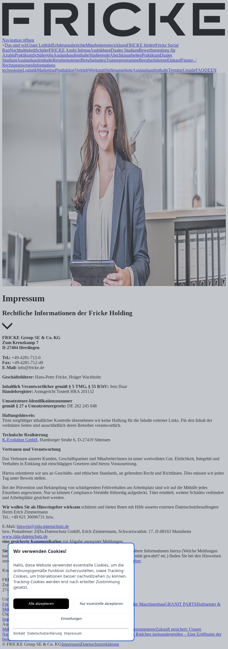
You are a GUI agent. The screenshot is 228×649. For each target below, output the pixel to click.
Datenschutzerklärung (44, 633)
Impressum (73, 633)
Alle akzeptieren (41, 603)
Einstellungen (71, 618)
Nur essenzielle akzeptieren (101, 603)
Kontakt (19, 633)
